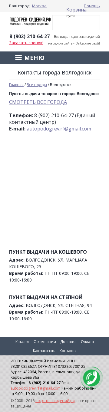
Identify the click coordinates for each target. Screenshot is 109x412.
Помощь (92, 5)
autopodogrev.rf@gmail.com (59, 128)
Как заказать (44, 350)
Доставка (68, 341)
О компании (45, 341)
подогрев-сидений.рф (55, 400)
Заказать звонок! (26, 42)
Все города (37, 84)
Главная (16, 84)
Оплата (87, 341)
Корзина (76, 9)
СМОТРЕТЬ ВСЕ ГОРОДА (38, 102)
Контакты (68, 350)
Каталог (22, 341)
